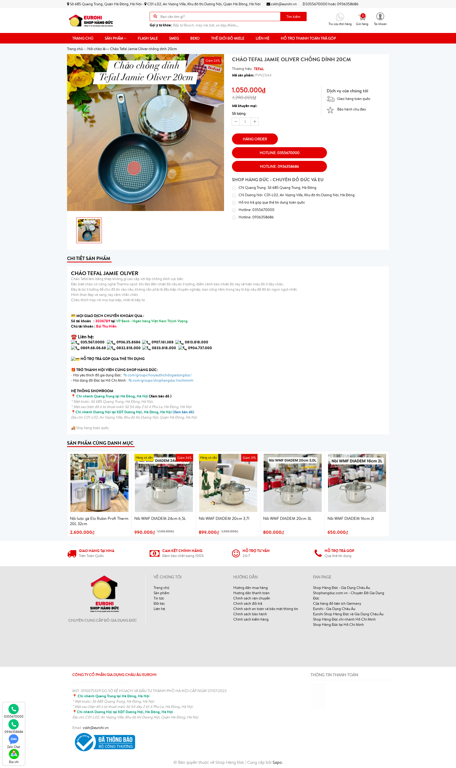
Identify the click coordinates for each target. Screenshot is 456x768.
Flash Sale (148, 38)
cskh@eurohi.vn (283, 4)
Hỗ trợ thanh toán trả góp (308, 38)
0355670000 (316, 4)
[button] (380, 18)
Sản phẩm (114, 38)
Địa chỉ (13, 762)
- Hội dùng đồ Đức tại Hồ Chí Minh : (132, 380)
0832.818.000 (128, 348)
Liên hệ (262, 38)
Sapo (277, 762)
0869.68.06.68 (93, 348)
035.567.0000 (92, 342)
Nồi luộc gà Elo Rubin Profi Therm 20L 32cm (99, 521)
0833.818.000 (164, 348)
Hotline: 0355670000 (280, 152)
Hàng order (255, 139)
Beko (195, 38)
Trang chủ (82, 38)
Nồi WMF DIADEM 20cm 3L (287, 518)
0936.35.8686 (128, 342)
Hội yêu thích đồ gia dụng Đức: (132, 375)
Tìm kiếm (293, 16)
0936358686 (347, 4)
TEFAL (259, 68)
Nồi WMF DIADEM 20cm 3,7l (224, 518)
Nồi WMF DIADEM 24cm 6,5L (160, 518)
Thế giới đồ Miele (227, 38)
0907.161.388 (162, 342)
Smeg (174, 38)
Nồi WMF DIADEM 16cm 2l (350, 518)
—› (98, 48)
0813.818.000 (196, 342)
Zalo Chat (13, 747)
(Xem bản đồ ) (124, 396)
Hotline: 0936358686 (279, 166)
